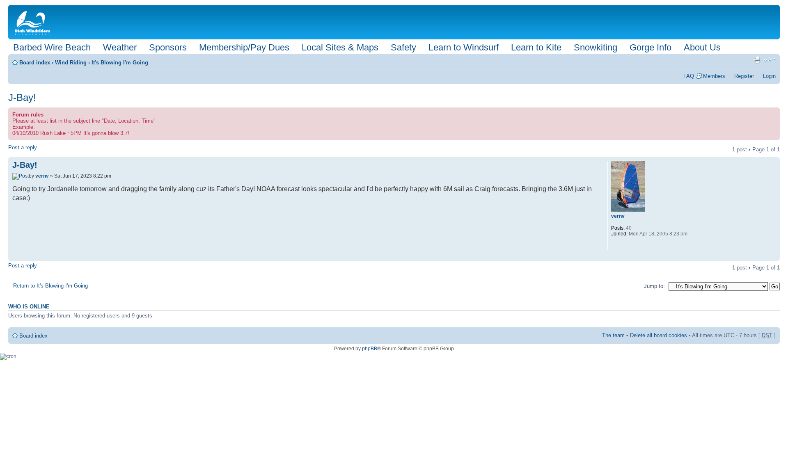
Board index (34, 62)
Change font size (770, 60)
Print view (757, 60)
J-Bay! (22, 97)
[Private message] (617, 245)
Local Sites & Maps (340, 47)
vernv (42, 176)
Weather (120, 47)
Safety (403, 47)
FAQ (688, 76)
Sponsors (168, 47)
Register (744, 76)
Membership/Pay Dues (244, 47)
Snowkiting (595, 47)
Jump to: (654, 286)
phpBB (369, 349)
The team (613, 335)
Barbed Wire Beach (52, 47)
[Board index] (34, 22)
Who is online (29, 307)
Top (773, 256)
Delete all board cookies (658, 335)
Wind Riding (71, 62)
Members (714, 76)
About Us (702, 47)
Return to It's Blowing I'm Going (50, 286)
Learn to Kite (536, 47)
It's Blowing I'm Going (120, 62)
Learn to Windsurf (463, 47)
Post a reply (22, 147)
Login (769, 76)
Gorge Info (650, 47)
